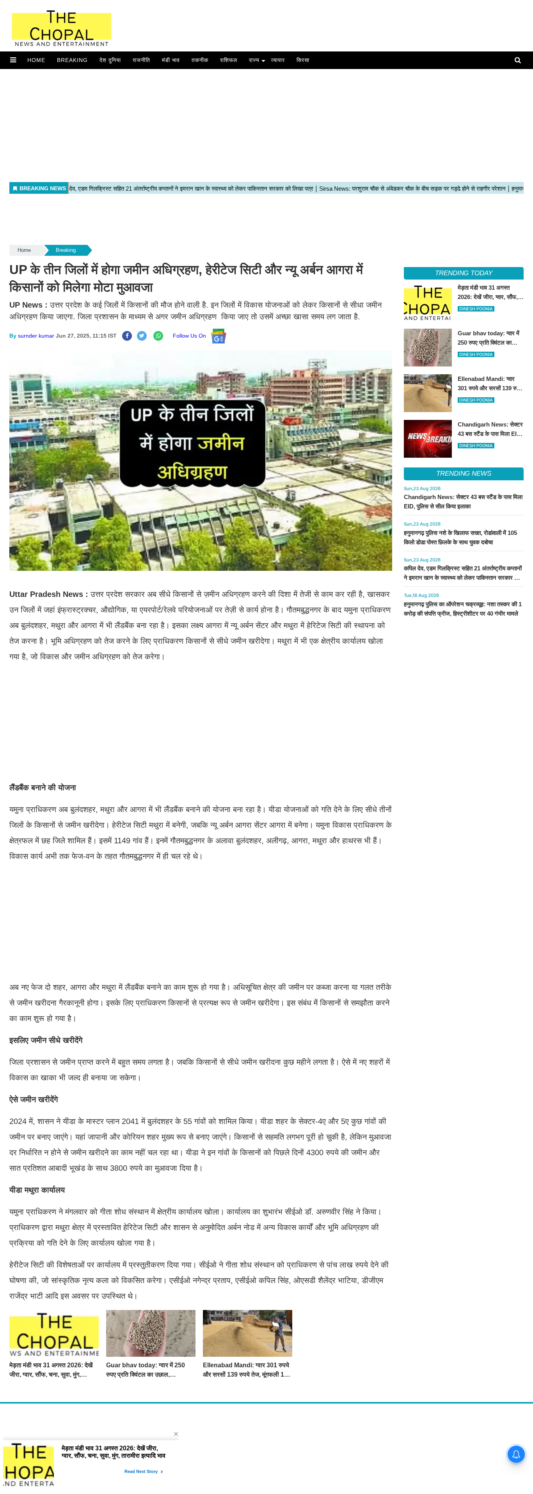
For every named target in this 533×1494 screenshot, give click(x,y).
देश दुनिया (110, 60)
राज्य (254, 60)
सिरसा (303, 60)
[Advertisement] (234, 123)
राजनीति (141, 60)
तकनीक (200, 60)
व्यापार (278, 60)
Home (36, 60)
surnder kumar (36, 336)
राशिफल (228, 60)
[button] (13, 60)
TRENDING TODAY (463, 273)
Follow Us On (192, 336)
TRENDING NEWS (463, 473)
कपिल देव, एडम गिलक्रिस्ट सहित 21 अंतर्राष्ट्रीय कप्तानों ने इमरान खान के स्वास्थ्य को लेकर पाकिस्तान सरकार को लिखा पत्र (463, 577)
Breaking (72, 60)
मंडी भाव (171, 60)
